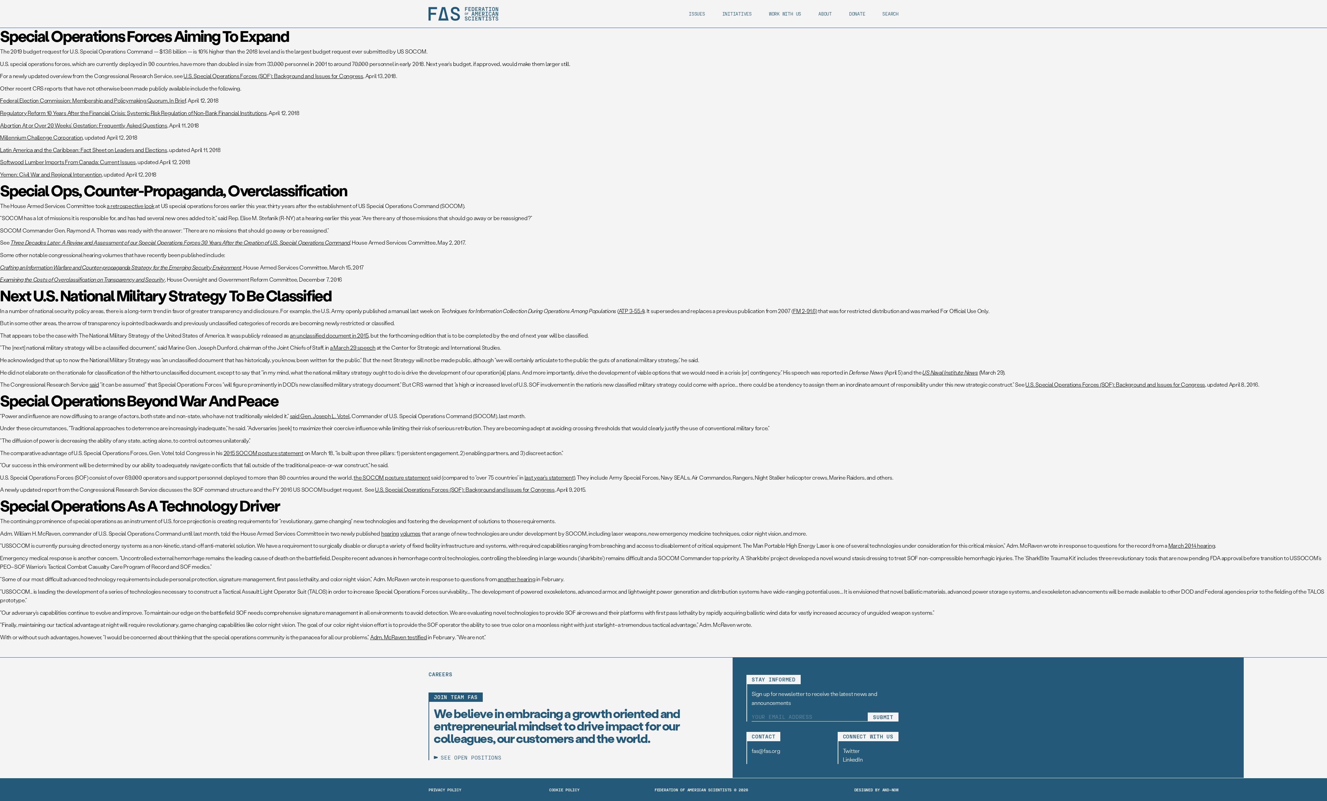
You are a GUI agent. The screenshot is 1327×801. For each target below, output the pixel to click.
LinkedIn (853, 759)
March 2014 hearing (1191, 545)
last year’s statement (549, 477)
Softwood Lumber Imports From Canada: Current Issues (68, 162)
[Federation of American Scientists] (463, 14)
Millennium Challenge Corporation (41, 137)
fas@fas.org (766, 750)
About (825, 14)
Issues (697, 14)
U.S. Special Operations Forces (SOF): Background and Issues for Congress (273, 75)
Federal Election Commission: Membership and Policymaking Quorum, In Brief (93, 100)
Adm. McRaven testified (398, 637)
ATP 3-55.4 (631, 310)
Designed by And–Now (876, 789)
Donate (857, 14)
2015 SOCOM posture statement (263, 452)
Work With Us (785, 14)
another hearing (516, 579)
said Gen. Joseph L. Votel (320, 416)
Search (890, 14)
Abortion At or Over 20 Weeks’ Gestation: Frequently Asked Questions (83, 125)
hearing (390, 533)
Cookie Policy (564, 789)
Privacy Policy (445, 789)
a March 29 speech (353, 347)
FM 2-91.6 (804, 310)
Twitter (851, 750)
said (94, 384)
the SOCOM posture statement (392, 477)
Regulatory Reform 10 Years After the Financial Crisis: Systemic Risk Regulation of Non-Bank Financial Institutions (133, 112)
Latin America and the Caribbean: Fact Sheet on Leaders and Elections (83, 149)
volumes (410, 533)
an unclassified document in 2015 (329, 335)
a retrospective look (130, 205)
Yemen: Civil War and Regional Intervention (51, 174)
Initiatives (737, 14)
